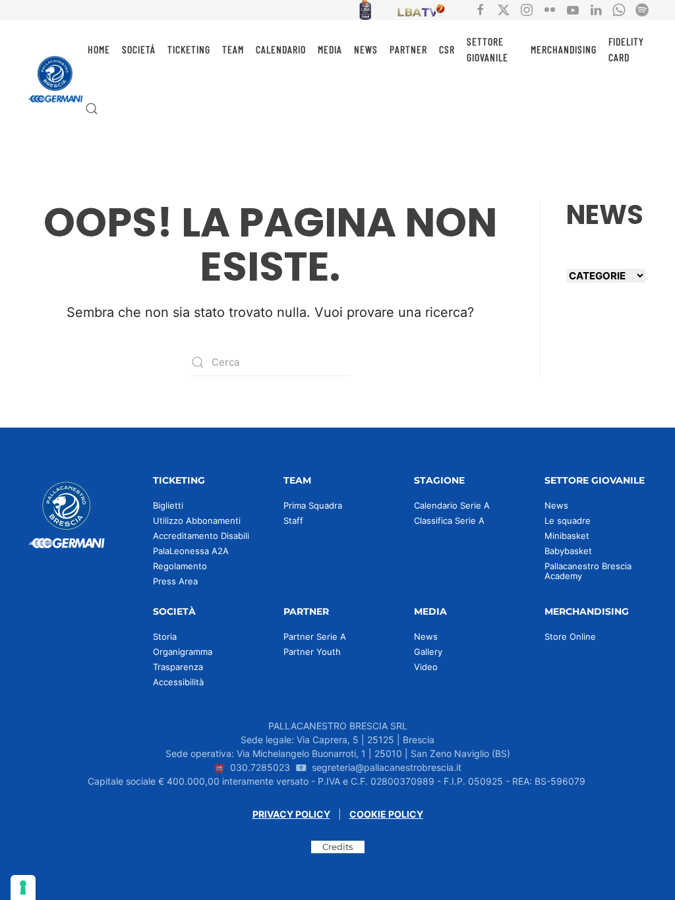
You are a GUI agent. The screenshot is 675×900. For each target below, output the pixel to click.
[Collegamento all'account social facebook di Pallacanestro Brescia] (480, 9)
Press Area (175, 581)
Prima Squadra (312, 505)
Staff (293, 520)
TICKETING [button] (188, 49)
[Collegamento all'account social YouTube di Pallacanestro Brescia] (572, 9)
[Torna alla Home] (55, 79)
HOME (99, 49)
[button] (91, 108)
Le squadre (567, 520)
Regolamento (180, 566)
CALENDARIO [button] (281, 49)
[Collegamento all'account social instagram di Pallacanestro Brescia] (526, 9)
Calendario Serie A (452, 505)
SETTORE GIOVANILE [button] (487, 49)
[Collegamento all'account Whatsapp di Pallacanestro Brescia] (619, 9)
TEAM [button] (233, 49)
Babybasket (568, 551)
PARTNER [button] (408, 49)
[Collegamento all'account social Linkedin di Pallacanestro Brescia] (595, 9)
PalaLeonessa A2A (191, 551)
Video (426, 666)
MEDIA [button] (330, 49)
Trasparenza (178, 666)
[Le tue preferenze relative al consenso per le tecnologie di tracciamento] (23, 887)
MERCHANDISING (564, 49)
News (556, 505)
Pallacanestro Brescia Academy (587, 571)
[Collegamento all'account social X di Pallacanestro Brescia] (503, 9)
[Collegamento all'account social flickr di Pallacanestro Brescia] (549, 9)
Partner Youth (312, 651)
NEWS (366, 49)
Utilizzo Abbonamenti (197, 520)
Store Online (570, 636)
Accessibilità (178, 682)
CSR (447, 49)
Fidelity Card (626, 49)
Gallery (428, 651)
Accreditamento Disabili (201, 535)
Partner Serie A (314, 636)
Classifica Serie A (449, 520)
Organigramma (182, 651)
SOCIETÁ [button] (139, 49)
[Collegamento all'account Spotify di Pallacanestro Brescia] (642, 9)
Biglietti (168, 505)
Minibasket (566, 535)
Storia (165, 636)
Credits (337, 846)
